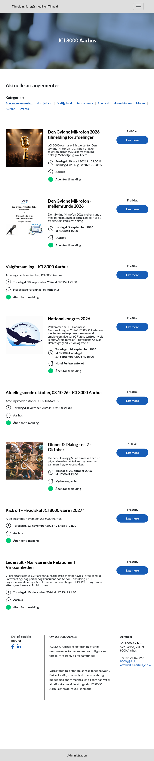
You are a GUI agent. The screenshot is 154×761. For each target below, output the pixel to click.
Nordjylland (44, 103)
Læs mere (132, 140)
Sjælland (104, 103)
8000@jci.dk (128, 661)
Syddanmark (85, 103)
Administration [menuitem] (77, 755)
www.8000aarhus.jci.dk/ (135, 665)
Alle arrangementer (19, 103)
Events (24, 108)
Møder (141, 103)
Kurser (11, 108)
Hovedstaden (123, 103)
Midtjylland (64, 103)
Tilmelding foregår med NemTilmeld (35, 6)
